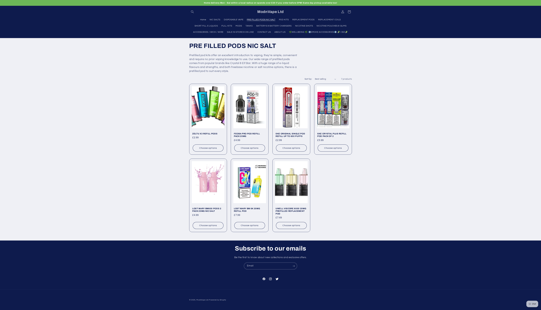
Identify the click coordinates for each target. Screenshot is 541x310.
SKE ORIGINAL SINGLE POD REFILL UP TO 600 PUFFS (290, 135)
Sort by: (308, 79)
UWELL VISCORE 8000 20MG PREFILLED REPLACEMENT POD (291, 211)
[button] (192, 12)
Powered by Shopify (217, 300)
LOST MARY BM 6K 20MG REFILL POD (247, 209)
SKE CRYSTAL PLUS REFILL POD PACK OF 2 (331, 135)
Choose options (208, 148)
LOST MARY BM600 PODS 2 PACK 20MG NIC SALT (206, 209)
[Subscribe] (294, 265)
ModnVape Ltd (202, 300)
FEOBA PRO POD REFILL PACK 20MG (247, 135)
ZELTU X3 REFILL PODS (204, 134)
